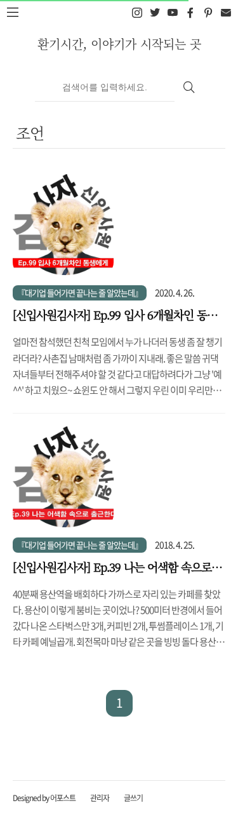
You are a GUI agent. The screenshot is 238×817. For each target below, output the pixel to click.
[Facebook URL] (190, 12)
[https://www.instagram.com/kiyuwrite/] (137, 12)
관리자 (99, 798)
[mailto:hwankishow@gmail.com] (226, 12)
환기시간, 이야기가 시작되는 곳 (119, 43)
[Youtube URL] (172, 12)
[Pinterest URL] (208, 12)
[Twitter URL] (154, 12)
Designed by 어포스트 (44, 798)
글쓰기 (133, 798)
